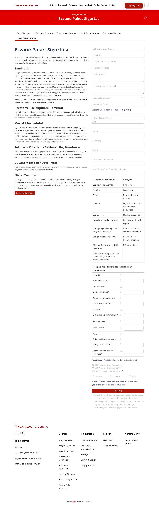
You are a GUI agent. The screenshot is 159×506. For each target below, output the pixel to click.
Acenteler (107, 440)
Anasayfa (75, 14)
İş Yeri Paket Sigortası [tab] (43, 33)
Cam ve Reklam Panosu (102, 159)
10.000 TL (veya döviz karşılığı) (106, 365)
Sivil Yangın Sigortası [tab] (112, 33)
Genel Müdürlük (110, 445)
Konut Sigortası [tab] (23, 33)
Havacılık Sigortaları (68, 479)
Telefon (116, 376)
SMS (134, 376)
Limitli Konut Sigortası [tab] (89, 33)
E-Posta (98, 376)
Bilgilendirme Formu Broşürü (28, 458)
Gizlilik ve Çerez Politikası (26, 452)
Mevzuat (19, 447)
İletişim (112, 5)
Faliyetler (73, 5)
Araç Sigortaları (66, 440)
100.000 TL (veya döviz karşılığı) (106, 371)
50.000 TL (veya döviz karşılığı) (106, 368)
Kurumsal (62, 5)
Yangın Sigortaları (67, 445)
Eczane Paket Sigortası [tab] (26, 38)
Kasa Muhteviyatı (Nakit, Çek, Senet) (109, 169)
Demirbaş (96, 140)
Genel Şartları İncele (24, 193)
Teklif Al (118, 391)
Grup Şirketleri (87, 465)
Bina (94, 122)
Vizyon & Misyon (88, 460)
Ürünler (53, 5)
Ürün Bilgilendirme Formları (27, 464)
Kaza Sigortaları (66, 451)
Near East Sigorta (89, 440)
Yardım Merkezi (101, 5)
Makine (95, 150)
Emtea (95, 131)
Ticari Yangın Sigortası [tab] (66, 33)
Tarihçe (84, 454)
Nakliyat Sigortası (67, 474)
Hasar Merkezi (85, 5)
